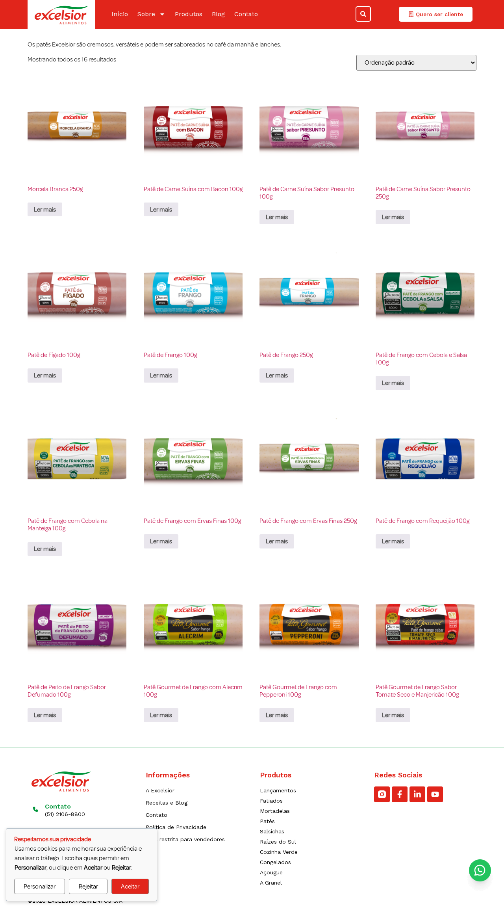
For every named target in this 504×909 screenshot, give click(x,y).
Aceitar (130, 886)
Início (119, 14)
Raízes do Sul (278, 841)
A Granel (271, 882)
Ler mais (45, 210)
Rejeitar (88, 886)
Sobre (146, 14)
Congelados (275, 862)
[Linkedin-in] (417, 794)
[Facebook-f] (400, 794)
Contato (246, 14)
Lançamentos (278, 790)
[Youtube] (435, 794)
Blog (218, 14)
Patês (267, 821)
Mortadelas (275, 811)
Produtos (188, 14)
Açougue (271, 872)
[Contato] (36, 809)
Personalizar (40, 886)
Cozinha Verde (279, 852)
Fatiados (271, 800)
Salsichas (272, 831)
